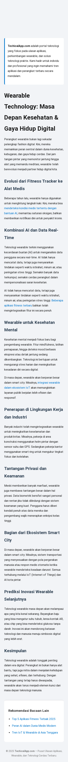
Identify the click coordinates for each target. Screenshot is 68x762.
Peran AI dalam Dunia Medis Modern (34, 725)
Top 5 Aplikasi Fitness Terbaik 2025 (33, 719)
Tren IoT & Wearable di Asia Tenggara (35, 732)
